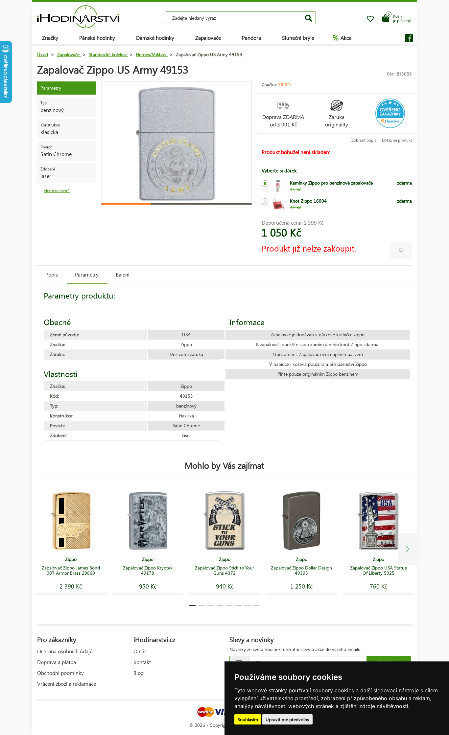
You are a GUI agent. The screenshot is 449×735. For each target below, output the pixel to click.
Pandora (251, 37)
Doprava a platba (56, 661)
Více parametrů (57, 190)
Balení (123, 274)
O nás (140, 651)
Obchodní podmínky (60, 672)
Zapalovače (208, 37)
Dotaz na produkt (397, 140)
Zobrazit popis (363, 140)
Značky (50, 37)
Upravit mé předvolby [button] (287, 719)
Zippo (284, 84)
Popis (51, 274)
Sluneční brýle (298, 37)
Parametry (87, 274)
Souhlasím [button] (248, 719)
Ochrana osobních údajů (65, 651)
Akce (342, 37)
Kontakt (142, 661)
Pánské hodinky (97, 37)
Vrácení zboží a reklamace (66, 683)
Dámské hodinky (155, 37)
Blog (138, 672)
